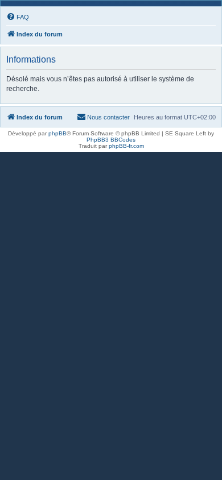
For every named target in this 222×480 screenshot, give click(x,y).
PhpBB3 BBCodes (111, 139)
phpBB (57, 133)
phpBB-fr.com (126, 146)
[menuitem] (17, 17)
